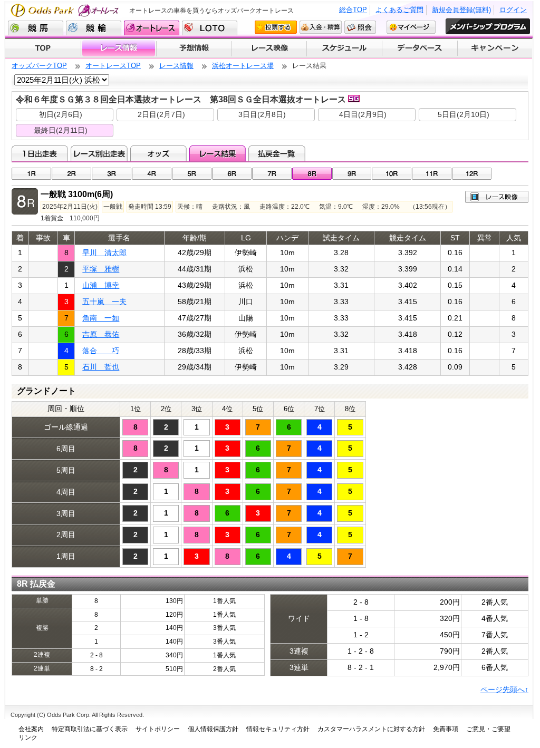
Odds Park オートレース (66, 10)
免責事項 (445, 729)
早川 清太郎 (104, 252)
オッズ (158, 153)
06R (232, 174)
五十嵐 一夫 (104, 301)
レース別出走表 (99, 153)
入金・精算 (321, 27)
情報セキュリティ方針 (278, 729)
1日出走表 (40, 153)
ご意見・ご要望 (488, 729)
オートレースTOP (113, 66)
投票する (276, 27)
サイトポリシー (158, 729)
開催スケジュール (344, 48)
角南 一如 (100, 318)
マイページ (411, 27)
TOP (43, 48)
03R (111, 174)
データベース (420, 48)
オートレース (151, 28)
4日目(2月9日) (363, 114)
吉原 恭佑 (100, 334)
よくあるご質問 (399, 10)
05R (191, 174)
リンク (27, 737)
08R (312, 174)
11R (431, 174)
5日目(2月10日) (463, 114)
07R (272, 174)
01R (31, 174)
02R (71, 174)
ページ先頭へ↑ (504, 689)
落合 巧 (100, 350)
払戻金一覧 (276, 153)
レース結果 (217, 153)
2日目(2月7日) (161, 114)
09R (352, 174)
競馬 (35, 28)
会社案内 (31, 729)
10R (391, 174)
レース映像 (269, 48)
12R (471, 174)
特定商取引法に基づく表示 (90, 729)
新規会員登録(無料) (461, 10)
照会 (360, 27)
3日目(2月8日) (262, 114)
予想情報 (194, 48)
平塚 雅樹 (100, 269)
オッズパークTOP (39, 66)
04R (151, 174)
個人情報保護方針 (213, 729)
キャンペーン (495, 48)
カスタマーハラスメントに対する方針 (371, 729)
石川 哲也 (100, 367)
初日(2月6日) (60, 114)
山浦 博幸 (100, 285)
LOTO (209, 28)
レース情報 (118, 48)
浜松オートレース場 (243, 66)
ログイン (513, 10)
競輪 (93, 28)
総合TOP (353, 10)
